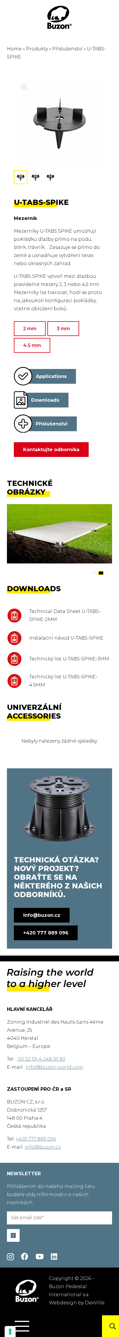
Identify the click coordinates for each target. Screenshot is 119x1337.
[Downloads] (21, 400)
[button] (22, 1326)
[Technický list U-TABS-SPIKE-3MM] (18, 659)
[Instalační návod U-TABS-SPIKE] (18, 638)
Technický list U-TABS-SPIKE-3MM (69, 659)
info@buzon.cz (43, 1147)
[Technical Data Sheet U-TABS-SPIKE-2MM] (18, 615)
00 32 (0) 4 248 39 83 (41, 1059)
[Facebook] (24, 1256)
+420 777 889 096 (36, 1139)
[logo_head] (59, 17)
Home (14, 49)
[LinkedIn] (54, 1256)
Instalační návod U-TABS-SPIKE (66, 638)
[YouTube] (40, 1256)
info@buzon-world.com (54, 1067)
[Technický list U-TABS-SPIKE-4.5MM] (18, 681)
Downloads (45, 400)
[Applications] (23, 376)
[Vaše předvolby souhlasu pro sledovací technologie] (10, 1331)
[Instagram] (10, 1257)
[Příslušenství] (23, 423)
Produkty (37, 49)
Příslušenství (67, 49)
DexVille (95, 1302)
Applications (51, 376)
